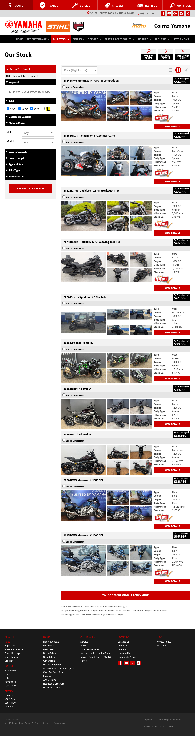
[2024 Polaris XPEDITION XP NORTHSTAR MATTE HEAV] (106, 322)
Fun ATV (9, 695)
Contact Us (123, 642)
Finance (143, 39)
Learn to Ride (125, 653)
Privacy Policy (163, 642)
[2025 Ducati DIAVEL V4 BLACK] (106, 414)
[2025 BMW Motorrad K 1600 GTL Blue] (106, 560)
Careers (122, 649)
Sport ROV (10, 703)
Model (10, 141)
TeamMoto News (127, 657)
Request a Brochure (54, 683)
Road (7, 642)
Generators (49, 661)
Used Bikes (49, 657)
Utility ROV (10, 706)
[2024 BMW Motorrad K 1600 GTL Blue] (106, 505)
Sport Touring (12, 657)
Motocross (10, 670)
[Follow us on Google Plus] (176, 13)
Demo (24, 109)
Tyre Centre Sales (89, 649)
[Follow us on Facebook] (164, 13)
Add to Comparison (75, 87)
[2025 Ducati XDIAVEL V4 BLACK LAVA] (106, 460)
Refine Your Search (18, 69)
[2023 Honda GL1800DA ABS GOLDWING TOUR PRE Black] (106, 267)
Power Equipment (52, 664)
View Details (172, 126)
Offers (77, 39)
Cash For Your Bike (53, 672)
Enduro (8, 674)
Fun (7, 678)
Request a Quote (52, 687)
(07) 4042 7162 (148, 13)
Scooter (9, 661)
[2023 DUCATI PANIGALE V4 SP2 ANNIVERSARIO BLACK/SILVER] (106, 161)
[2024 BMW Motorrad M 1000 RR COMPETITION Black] (106, 106)
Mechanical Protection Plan (95, 653)
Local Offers (49, 645)
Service (93, 39)
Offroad (9, 666)
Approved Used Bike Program (59, 668)
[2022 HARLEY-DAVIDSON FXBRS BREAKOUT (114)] (106, 216)
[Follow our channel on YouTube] (170, 13)
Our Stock (59, 39)
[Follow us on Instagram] (182, 13)
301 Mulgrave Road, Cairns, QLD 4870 (112, 13)
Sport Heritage (13, 653)
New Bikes (48, 649)
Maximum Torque (14, 649)
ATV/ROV (9, 691)
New (12, 109)
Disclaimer (162, 645)
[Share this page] (187, 13)
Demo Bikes (49, 653)
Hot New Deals (51, 642)
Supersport (11, 645)
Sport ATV (10, 699)
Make (10, 132)
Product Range (36, 39)
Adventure (10, 682)
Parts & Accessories (117, 39)
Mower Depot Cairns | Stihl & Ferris (95, 659)
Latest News (181, 39)
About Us (160, 39)
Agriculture (11, 685)
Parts (83, 645)
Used (36, 109)
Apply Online (50, 680)
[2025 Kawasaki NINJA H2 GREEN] (106, 368)
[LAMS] (48, 109)
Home (19, 39)
